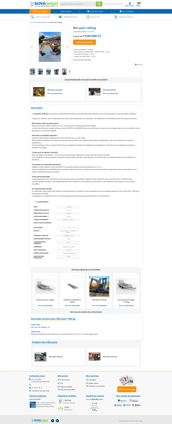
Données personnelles (67, 390)
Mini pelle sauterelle (54, 90)
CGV (61, 383)
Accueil (31, 22)
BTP (35, 22)
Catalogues (92, 380)
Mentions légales (66, 387)
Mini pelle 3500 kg (109, 356)
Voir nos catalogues (127, 389)
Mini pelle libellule (109, 90)
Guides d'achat (93, 383)
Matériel (40, 22)
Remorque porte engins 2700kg (126, 301)
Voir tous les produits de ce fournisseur (86, 311)
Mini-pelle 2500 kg (99, 300)
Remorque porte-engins (45, 300)
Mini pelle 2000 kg (55, 356)
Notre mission (65, 380)
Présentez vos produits (97, 386)
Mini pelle (47, 22)
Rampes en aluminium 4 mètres (72, 301)
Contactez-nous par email (40, 391)
